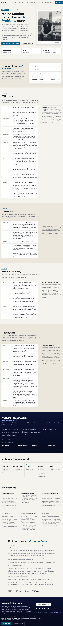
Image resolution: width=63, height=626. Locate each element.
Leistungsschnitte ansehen (27, 43)
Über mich (46, 2)
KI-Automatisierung (31, 2)
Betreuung (17, 2)
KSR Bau (34, 445)
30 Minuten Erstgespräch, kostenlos (11, 43)
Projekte (23, 2)
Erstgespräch (59, 2)
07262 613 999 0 (52, 363)
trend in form (51, 445)
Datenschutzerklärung (17, 619)
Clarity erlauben (6, 623)
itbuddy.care (25, 403)
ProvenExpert (24, 422)
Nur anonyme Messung (18, 623)
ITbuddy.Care (40, 2)
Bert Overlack (5, 445)
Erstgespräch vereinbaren (43, 604)
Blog (51, 2)
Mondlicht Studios (22, 445)
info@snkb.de (57, 612)
